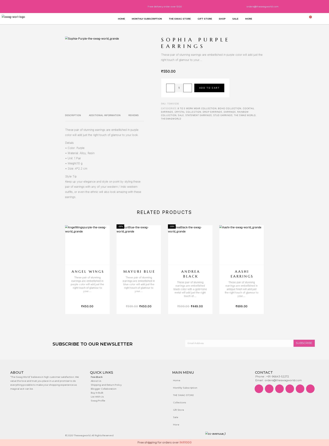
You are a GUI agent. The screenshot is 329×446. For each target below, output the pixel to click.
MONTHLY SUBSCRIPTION (147, 18)
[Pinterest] (69, 6)
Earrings (230, 112)
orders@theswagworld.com (283, 380)
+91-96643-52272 (277, 376)
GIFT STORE (205, 18)
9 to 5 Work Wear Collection (197, 108)
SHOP (222, 18)
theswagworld (171, 118)
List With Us (97, 396)
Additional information (105, 115)
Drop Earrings (212, 112)
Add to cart (209, 88)
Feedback (97, 377)
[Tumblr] (90, 6)
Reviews (134, 115)
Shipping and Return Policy (106, 384)
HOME (121, 18)
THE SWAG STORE (180, 18)
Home (176, 380)
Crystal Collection (188, 112)
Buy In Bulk (97, 392)
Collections (179, 402)
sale (181, 115)
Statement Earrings (198, 115)
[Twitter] (59, 6)
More (176, 424)
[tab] (73, 117)
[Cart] (309, 18)
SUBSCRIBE (304, 343)
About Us (96, 380)
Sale (175, 417)
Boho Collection (229, 108)
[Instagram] (79, 6)
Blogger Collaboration (103, 388)
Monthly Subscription (185, 387)
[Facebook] (49, 6)
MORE (248, 18)
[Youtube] (100, 6)
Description (73, 115)
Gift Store (178, 409)
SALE (235, 18)
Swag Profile (98, 400)
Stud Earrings (223, 115)
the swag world (245, 115)
